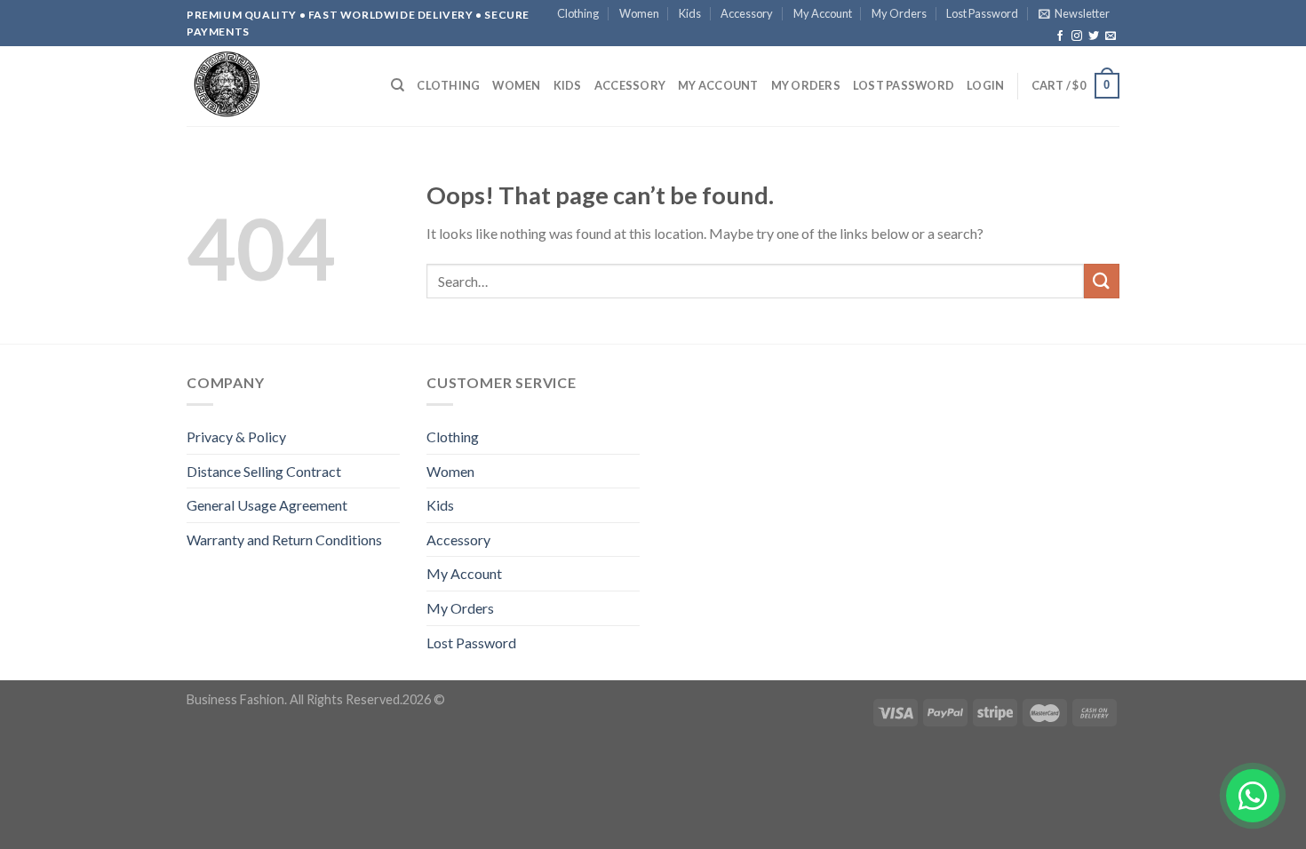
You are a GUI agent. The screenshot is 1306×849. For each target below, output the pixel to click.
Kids (690, 13)
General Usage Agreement (267, 504)
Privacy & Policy (236, 436)
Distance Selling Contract (264, 471)
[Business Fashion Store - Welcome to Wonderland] (275, 86)
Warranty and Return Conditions (284, 539)
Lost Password (982, 13)
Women (639, 13)
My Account (822, 13)
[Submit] (1101, 281)
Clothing (578, 13)
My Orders (899, 13)
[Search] (397, 85)
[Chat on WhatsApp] (1252, 795)
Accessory (747, 13)
